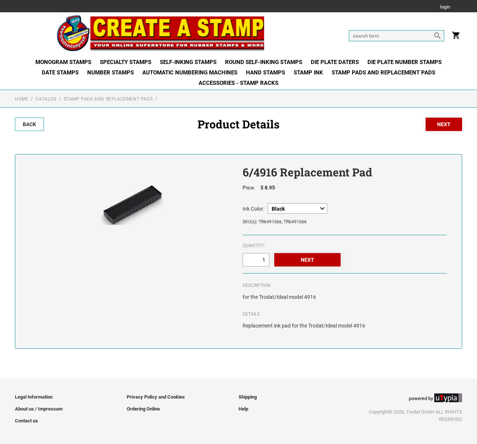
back (29, 124)
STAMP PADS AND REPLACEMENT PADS (383, 72)
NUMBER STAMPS (110, 72)
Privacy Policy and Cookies (156, 397)
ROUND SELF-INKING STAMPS (263, 62)
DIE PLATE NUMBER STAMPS (404, 62)
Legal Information (34, 397)
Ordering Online (143, 409)
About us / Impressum (39, 409)
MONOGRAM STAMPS (63, 62)
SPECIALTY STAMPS (125, 62)
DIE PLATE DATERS (335, 62)
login (445, 7)
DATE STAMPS (60, 72)
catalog (45, 99)
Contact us (26, 421)
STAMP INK (308, 72)
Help (243, 409)
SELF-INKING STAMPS (188, 62)
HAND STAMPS (265, 72)
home (21, 99)
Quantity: (254, 245)
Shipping (247, 397)
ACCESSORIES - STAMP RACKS (238, 83)
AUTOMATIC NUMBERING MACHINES (189, 72)
